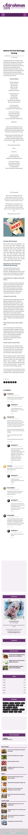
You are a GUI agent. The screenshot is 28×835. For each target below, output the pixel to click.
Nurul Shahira (11, 487)
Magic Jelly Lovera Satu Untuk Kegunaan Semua (17, 661)
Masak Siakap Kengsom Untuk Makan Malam (15, 777)
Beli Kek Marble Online (13, 761)
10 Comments (14, 57)
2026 (14, 680)
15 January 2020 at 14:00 (17, 406)
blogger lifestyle (11, 705)
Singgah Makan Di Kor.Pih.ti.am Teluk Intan (16, 768)
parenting (5, 711)
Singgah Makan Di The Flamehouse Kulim (17, 810)
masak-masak (15, 709)
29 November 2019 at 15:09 (13, 418)
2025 (14, 682)
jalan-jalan (9, 707)
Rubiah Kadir (10, 417)
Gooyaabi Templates (20, 833)
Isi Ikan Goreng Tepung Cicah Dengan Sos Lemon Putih (15, 789)
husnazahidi (10, 515)
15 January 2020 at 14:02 (17, 446)
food (22, 705)
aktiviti (23, 703)
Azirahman (8, 56)
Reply (8, 401)
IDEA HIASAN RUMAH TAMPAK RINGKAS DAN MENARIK (16, 667)
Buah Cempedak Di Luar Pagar (15, 755)
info (4, 707)
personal (7, 379)
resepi (16, 711)
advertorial (17, 703)
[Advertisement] (14, 33)
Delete (11, 401)
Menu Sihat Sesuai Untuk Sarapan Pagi (16, 795)
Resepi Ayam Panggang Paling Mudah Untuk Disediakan (17, 655)
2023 (14, 687)
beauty (4, 705)
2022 (14, 690)
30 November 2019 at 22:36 (13, 489)
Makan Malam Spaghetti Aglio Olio (16, 782)
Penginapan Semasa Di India (15, 821)
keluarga (15, 707)
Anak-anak (5, 703)
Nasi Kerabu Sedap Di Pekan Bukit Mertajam (16, 750)
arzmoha (9, 466)
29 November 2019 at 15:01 (13, 395)
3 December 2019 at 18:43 (13, 516)
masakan (22, 709)
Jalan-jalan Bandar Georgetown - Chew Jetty (16, 816)
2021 (14, 692)
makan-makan (6, 709)
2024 (14, 685)
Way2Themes (7, 833)
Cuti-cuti (12, 703)
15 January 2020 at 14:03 (17, 501)
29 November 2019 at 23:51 (18, 466)
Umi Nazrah (10, 394)
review (20, 711)
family (17, 705)
